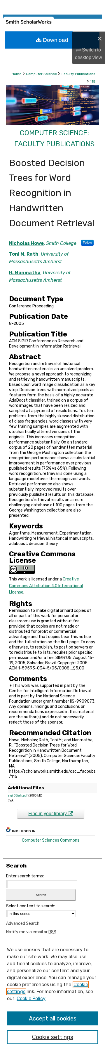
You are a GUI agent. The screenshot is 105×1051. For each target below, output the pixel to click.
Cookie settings (52, 1037)
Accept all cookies (52, 1018)
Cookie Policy (31, 998)
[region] (52, 995)
